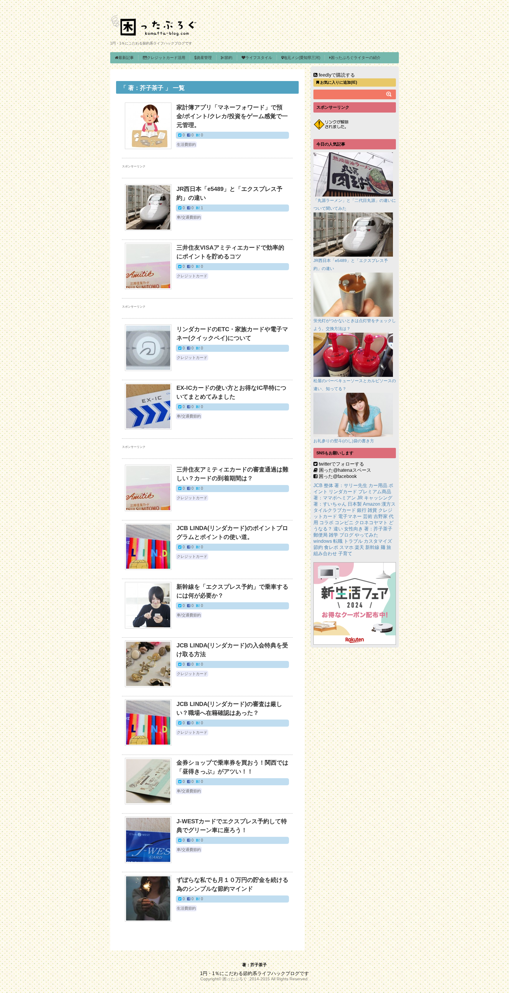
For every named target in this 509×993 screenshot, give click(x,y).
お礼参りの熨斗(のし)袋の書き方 (343, 440)
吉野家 (381, 516)
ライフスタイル (258, 57)
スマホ (346, 547)
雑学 (333, 534)
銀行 (361, 510)
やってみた (366, 534)
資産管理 (204, 57)
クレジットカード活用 (166, 57)
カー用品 (377, 485)
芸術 (367, 516)
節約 (228, 57)
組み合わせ (325, 553)
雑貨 (372, 510)
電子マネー (350, 516)
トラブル (353, 541)
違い (338, 528)
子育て (345, 553)
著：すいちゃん (329, 504)
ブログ (346, 534)
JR (360, 497)
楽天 (359, 547)
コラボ (326, 522)
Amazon (371, 504)
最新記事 (126, 57)
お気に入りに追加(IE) (338, 82)
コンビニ (344, 522)
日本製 (355, 504)
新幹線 (372, 547)
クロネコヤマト (371, 522)
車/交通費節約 (189, 217)
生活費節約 (186, 144)
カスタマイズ (378, 541)
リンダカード (343, 491)
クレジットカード (192, 276)
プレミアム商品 (374, 491)
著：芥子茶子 (378, 528)
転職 (338, 541)
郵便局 (320, 534)
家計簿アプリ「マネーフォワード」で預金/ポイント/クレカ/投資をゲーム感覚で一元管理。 (232, 116)
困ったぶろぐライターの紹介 (356, 57)
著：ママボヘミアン (334, 497)
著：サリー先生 (350, 485)
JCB (318, 485)
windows (322, 541)
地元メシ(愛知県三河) (301, 57)
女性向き (353, 528)
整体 (328, 485)
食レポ (331, 547)
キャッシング (378, 497)
